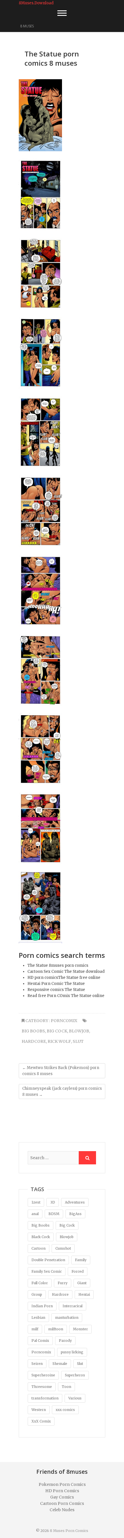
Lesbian (38, 1317)
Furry (62, 1283)
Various (75, 1398)
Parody (65, 1340)
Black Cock (40, 1237)
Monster (80, 1329)
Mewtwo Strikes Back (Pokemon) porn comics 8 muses (60, 1070)
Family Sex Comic (46, 1271)
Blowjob (79, 1031)
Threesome (41, 1386)
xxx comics (65, 1410)
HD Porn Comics (62, 1490)
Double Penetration (48, 1260)
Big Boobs (33, 1031)
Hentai (84, 1294)
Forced (78, 1271)
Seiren (37, 1363)
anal (35, 1214)
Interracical (72, 1306)
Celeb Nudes (62, 1509)
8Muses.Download (36, 3)
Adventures (75, 1202)
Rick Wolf (59, 1041)
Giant (82, 1283)
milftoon (55, 1329)
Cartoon (38, 1248)
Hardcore (34, 1041)
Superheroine (43, 1375)
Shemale (59, 1363)
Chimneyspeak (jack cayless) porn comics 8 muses (62, 1091)
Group (36, 1294)
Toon (66, 1386)
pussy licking (72, 1352)
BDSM (53, 1214)
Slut (78, 1041)
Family (81, 1260)
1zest (35, 1202)
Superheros (75, 1375)
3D (52, 1202)
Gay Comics (62, 1497)
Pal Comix (40, 1340)
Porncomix (64, 1020)
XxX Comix (41, 1421)
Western (38, 1410)
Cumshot (63, 1248)
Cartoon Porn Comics (62, 1503)
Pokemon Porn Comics (62, 1484)
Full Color (39, 1283)
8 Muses (27, 26)
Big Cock (57, 1031)
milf (34, 1329)
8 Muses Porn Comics (69, 1530)
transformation (45, 1398)
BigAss (75, 1214)
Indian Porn (42, 1306)
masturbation (66, 1317)
